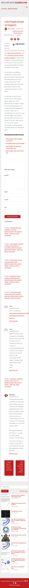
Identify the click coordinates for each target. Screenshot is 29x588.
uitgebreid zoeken (24, 491)
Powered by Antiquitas (14, 585)
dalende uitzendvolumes (14, 53)
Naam (6, 192)
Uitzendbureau (18, 33)
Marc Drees (11, 29)
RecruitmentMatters (5, 581)
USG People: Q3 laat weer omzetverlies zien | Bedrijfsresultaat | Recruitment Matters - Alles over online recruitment (13, 263)
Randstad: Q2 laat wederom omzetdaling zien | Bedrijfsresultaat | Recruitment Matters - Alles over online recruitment (13, 280)
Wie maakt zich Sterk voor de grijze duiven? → (20, 468)
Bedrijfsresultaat (12, 8)
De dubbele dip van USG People (15, 143)
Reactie (6, 175)
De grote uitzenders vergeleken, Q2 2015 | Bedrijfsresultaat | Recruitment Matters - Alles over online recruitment (13, 231)
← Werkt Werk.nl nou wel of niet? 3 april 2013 (9, 466)
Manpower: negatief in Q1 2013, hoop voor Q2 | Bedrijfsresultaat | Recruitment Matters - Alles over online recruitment (13, 382)
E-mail (6, 199)
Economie (4, 8)
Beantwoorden (13, 321)
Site (5, 207)
